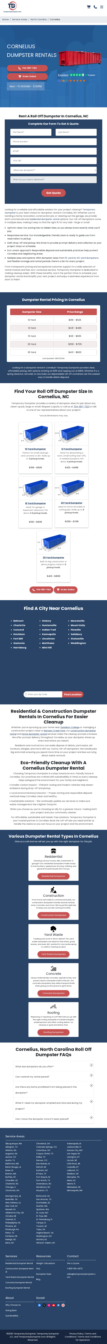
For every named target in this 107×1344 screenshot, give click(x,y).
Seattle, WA (41, 1206)
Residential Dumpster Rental (19, 1263)
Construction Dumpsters (53, 915)
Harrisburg (19, 647)
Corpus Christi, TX (44, 1153)
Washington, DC (44, 1236)
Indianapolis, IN (74, 1143)
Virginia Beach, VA (44, 1232)
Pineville (76, 629)
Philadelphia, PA (12, 1222)
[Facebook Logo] (39, 1305)
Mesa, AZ (71, 1180)
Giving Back (11, 1310)
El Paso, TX (41, 1173)
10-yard (69, 258)
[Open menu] (102, 7)
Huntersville (49, 625)
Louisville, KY (73, 1167)
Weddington (78, 643)
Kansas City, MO (75, 1150)
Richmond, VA (43, 1196)
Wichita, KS (41, 1239)
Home (5, 19)
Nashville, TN (11, 1199)
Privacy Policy (76, 1333)
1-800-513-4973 (74, 1268)
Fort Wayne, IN (43, 1177)
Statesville (77, 638)
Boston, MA (10, 1173)
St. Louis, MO (42, 1212)
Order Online (29, 76)
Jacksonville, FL (74, 1147)
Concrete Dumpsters (53, 993)
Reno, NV (9, 1242)
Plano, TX (9, 1232)
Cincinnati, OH (12, 1190)
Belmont (18, 620)
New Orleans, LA (13, 1202)
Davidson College (69, 727)
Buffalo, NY (10, 1177)
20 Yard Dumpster (71, 503)
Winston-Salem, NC (45, 1242)
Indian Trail (49, 629)
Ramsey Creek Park (54, 730)
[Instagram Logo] (49, 1305)
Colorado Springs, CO (46, 1147)
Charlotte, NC (12, 1183)
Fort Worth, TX (43, 1180)
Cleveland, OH (43, 1143)
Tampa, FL (41, 1222)
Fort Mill (18, 638)
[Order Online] (89, 7)
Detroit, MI (41, 1167)
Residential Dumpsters (53, 876)
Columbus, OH (43, 1150)
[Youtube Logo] (54, 1305)
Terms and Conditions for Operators (88, 1338)
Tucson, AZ (41, 1226)
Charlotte (19, 625)
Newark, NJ (10, 1209)
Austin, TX (10, 1160)
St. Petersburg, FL (44, 1219)
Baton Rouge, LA (13, 1167)
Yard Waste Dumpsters (53, 954)
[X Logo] (44, 1305)
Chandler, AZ (11, 1180)
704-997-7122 (29, 68)
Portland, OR (11, 1236)
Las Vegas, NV (73, 1153)
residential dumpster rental (44, 219)
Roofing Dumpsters (54, 1032)
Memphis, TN (73, 1177)
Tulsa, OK (40, 1229)
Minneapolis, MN (74, 1190)
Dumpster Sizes (43, 1274)
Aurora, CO (10, 1157)
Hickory (46, 620)
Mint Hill (47, 647)
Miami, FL (71, 1183)
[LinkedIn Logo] (58, 1305)
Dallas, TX (40, 1157)
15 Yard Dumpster (35, 503)
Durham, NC (42, 1170)
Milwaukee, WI (73, 1187)
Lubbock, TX (73, 1170)
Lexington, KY (73, 1157)
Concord (18, 629)
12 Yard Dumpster (71, 449)
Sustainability (11, 1315)
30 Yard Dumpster (53, 557)
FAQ (38, 1268)
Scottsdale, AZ (43, 1202)
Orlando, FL (10, 1219)
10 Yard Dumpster (35, 449)
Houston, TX (42, 1190)
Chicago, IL (10, 1187)
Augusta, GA (11, 1153)
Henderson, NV (43, 1187)
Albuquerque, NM (13, 1143)
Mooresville (77, 620)
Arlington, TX (11, 1147)
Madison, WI (72, 1173)
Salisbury (76, 634)
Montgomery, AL (13, 1196)
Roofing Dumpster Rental (17, 1287)
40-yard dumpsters (87, 258)
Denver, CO (41, 1160)
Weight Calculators (45, 1263)
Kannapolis (49, 634)
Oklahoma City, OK (14, 1212)
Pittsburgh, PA (12, 1229)
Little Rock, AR (73, 1163)
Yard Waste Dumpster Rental (19, 1277)
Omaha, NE (10, 1216)
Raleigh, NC (10, 1239)
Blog (38, 1279)
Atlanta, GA (10, 1150)
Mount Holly (78, 625)
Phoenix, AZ (10, 1226)
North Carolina (39, 19)
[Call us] (95, 7)
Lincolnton (48, 638)
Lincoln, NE (72, 1160)
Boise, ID (9, 1170)
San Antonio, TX (43, 1199)
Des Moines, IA (43, 1163)
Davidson (19, 634)
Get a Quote (73, 1263)
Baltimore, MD (12, 1163)
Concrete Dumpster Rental (18, 1282)
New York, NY (11, 1206)
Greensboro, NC (43, 1183)
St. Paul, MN (41, 1216)
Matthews (48, 643)
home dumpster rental (34, 734)
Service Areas (19, 19)
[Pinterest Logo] (63, 1305)
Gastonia (19, 643)
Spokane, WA (42, 1209)
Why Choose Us (13, 1305)
